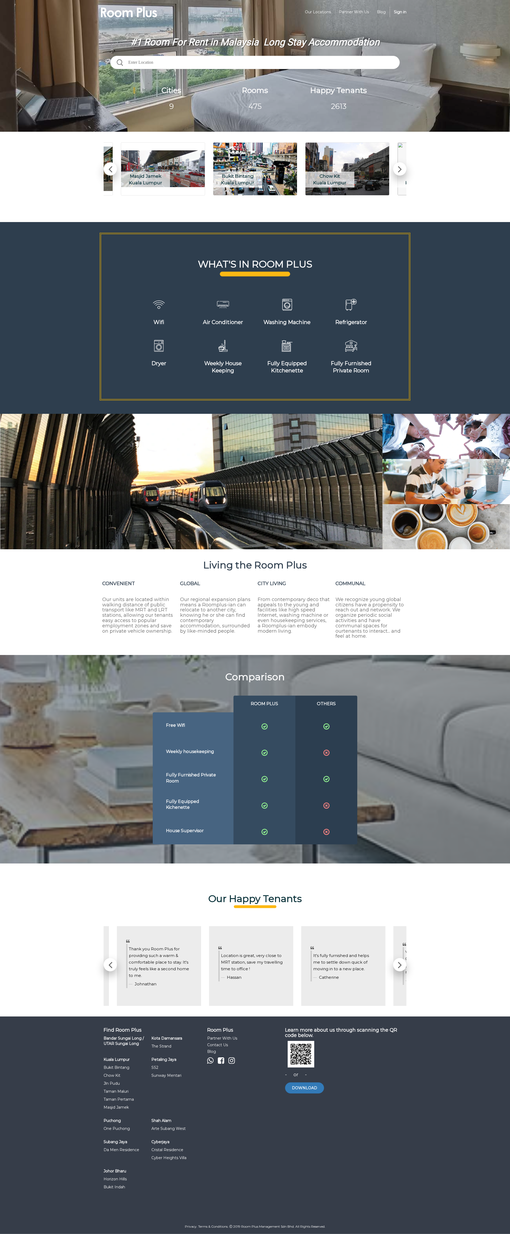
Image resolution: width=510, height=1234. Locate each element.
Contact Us (217, 1044)
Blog (211, 1051)
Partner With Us (222, 1038)
